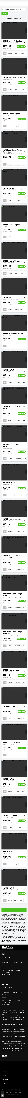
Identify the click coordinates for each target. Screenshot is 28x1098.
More (4, 1083)
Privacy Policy (7, 1090)
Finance (5, 1079)
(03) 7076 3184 (7, 987)
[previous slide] (2, 30)
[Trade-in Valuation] (2, 1092)
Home (4, 1063)
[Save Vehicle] (24, 42)
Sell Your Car (7, 1071)
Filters (5, 13)
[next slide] (26, 30)
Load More (14, 910)
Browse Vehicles (8, 1067)
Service (5, 1075)
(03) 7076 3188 (7, 957)
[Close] (2, 1095)
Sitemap (15, 1092)
